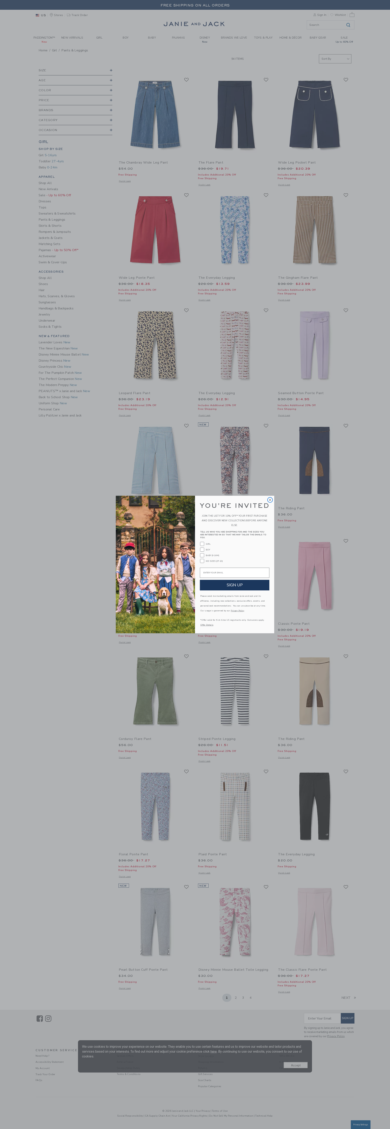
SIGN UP (235, 585)
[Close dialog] (270, 499)
